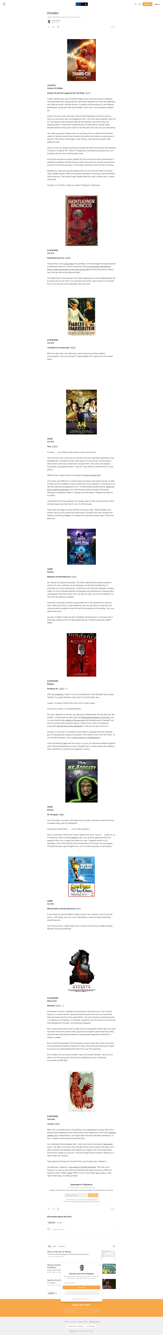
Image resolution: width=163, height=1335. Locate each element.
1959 (57, 1124)
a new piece (68, 264)
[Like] (49, 27)
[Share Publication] (140, 4)
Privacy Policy (96, 1293)
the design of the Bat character (83, 1167)
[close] (99, 1265)
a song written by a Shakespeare (85, 738)
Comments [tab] (51, 1223)
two (103, 1173)
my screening (57, 694)
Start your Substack (76, 1326)
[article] (81, 1255)
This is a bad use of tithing (59, 1252)
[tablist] (55, 1223)
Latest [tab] (54, 1246)
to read (64, 743)
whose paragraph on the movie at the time (71, 269)
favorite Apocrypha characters (70, 726)
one (97, 1173)
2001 (62, 689)
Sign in (157, 4)
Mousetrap (108, 1144)
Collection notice (94, 1321)
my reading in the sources (73, 720)
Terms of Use (90, 1292)
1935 (73, 348)
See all (51, 1293)
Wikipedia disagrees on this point (96, 717)
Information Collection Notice (81, 1293)
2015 (58, 1006)
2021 (88, 93)
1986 (61, 814)
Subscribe (147, 4)
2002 (55, 446)
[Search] (136, 4)
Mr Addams (74, 837)
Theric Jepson (56, 20)
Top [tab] (49, 1246)
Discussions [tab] (61, 1246)
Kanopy (50, 684)
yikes (69, 1173)
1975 (78, 909)
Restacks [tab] (59, 1223)
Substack (72, 1331)
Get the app (91, 1326)
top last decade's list (91, 475)
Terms (86, 1321)
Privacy (80, 1321)
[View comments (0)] (53, 27)
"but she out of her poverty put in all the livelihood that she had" (68, 1254)
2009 (68, 258)
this (70, 272)
